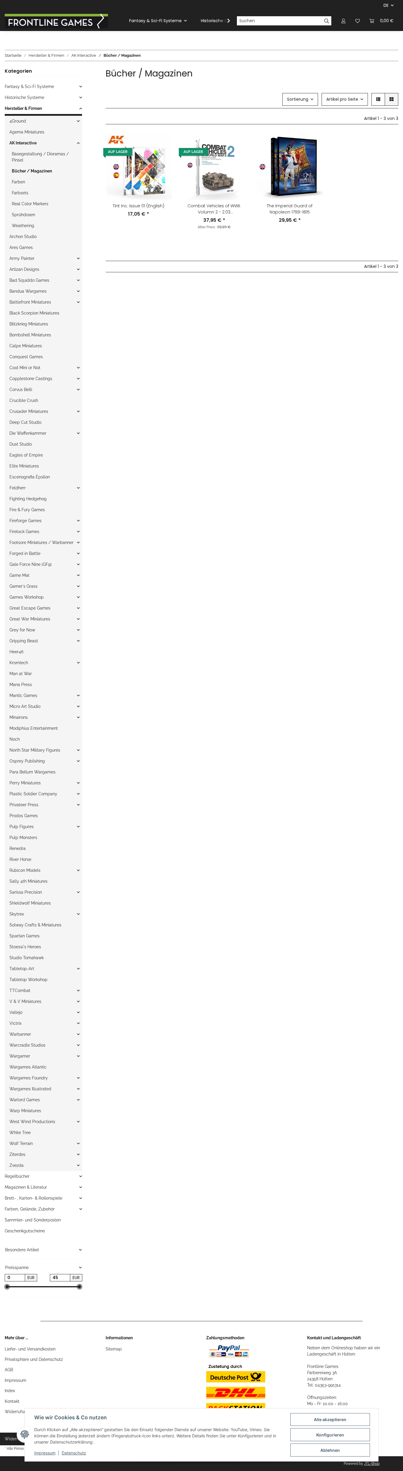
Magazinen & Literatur (26, 1187)
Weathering (23, 225)
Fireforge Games (25, 520)
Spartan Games (24, 936)
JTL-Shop (371, 1464)
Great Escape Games (29, 608)
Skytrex (16, 914)
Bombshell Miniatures (30, 335)
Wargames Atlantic (28, 1067)
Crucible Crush (23, 400)
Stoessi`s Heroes (25, 946)
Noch (14, 739)
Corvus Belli (20, 389)
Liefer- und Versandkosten (30, 1349)
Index (10, 1390)
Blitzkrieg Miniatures (28, 324)
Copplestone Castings (30, 378)
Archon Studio (23, 236)
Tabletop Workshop (28, 979)
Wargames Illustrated (30, 1088)
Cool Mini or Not (24, 367)
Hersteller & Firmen (23, 108)
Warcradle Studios (27, 1045)
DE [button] (386, 5)
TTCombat (19, 990)
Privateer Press (23, 804)
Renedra (17, 848)
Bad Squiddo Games (29, 280)
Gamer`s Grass (23, 586)
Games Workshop (26, 597)
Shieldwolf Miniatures (30, 903)
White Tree (20, 1132)
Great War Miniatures (29, 619)
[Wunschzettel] (357, 21)
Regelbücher (17, 1176)
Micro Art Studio (24, 706)
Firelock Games (24, 531)
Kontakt (12, 1401)
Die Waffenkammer (27, 433)
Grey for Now (22, 630)
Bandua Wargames (28, 291)
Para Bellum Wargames (32, 772)
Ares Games (21, 247)
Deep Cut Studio (25, 422)
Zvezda (16, 1165)
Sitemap (114, 1349)
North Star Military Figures (34, 750)
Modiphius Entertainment (33, 728)
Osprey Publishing (27, 761)
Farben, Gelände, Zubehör (30, 1209)
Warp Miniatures (25, 1110)
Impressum (15, 1380)
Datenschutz (74, 1452)
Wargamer (19, 1056)
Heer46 (16, 651)
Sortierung (297, 99)
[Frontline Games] (56, 21)
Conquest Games (26, 356)
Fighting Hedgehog (28, 498)
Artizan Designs (24, 269)
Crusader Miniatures (28, 411)
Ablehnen (330, 1450)
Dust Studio (20, 444)
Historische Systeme (24, 97)
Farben (18, 182)
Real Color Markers (30, 203)
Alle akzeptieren (330, 1419)
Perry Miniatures (25, 783)
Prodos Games (23, 815)
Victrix (15, 1023)
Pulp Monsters (23, 837)
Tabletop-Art (21, 968)
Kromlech (18, 662)
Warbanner (20, 1034)
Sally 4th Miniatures (28, 881)
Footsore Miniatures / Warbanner (41, 542)
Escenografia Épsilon (29, 477)
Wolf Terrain (21, 1143)
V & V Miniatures (25, 1001)
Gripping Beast (23, 640)
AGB (9, 1369)
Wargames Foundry (28, 1078)
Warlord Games (24, 1099)
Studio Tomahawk (26, 957)
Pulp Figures (21, 826)
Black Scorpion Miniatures (34, 313)
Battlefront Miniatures (30, 302)
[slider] (7, 1287)
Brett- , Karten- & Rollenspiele (33, 1198)
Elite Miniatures (24, 466)
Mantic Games (23, 695)
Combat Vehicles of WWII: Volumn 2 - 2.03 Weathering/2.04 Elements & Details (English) (214, 209)
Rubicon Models (24, 870)
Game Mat (19, 575)
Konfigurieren (330, 1434)
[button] (343, 21)
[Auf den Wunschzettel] (161, 143)
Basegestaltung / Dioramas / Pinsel (40, 157)
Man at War (20, 673)
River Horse (20, 859)
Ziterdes (17, 1154)
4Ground (17, 121)
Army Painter (22, 258)
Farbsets (20, 192)
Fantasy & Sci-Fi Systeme (29, 86)
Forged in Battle (24, 553)
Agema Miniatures (26, 132)
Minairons (18, 717)
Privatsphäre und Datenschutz (34, 1359)
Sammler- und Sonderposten (33, 1220)
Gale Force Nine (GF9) (30, 564)
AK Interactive (23, 143)
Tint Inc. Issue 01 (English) (138, 206)
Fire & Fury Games (27, 509)
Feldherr (17, 488)
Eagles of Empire (26, 455)
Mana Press (20, 684)
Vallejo (15, 1012)
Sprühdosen (23, 214)
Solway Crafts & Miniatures (35, 925)
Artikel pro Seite (342, 99)
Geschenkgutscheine (25, 1231)
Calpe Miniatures (25, 345)
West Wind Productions (32, 1121)
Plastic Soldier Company (33, 793)
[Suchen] (327, 21)
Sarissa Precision (25, 892)
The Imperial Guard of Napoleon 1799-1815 (289, 209)
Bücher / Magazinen (32, 171)
